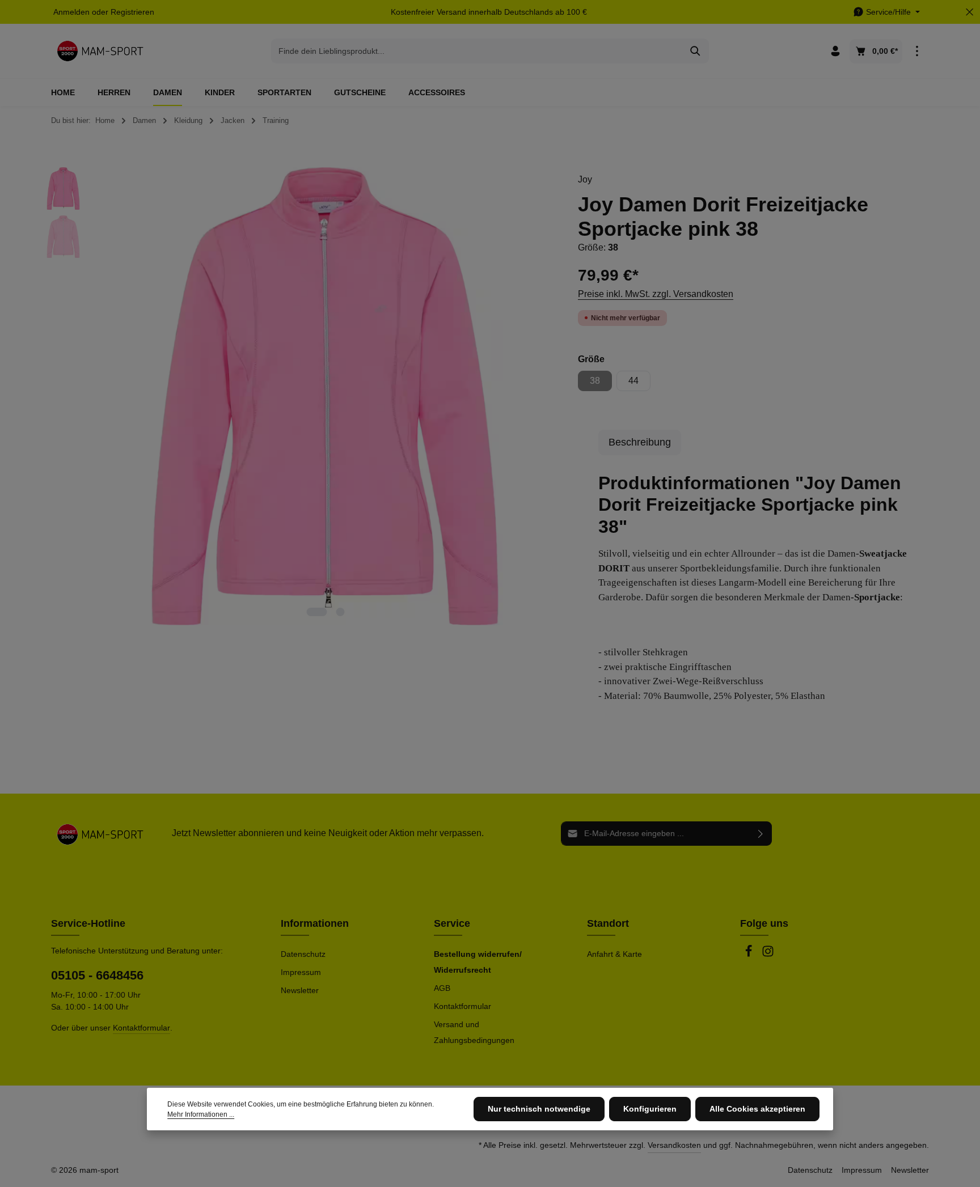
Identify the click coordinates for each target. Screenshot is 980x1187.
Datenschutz (303, 954)
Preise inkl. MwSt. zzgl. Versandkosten (655, 294)
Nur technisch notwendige (539, 1108)
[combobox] (477, 51)
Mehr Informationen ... (200, 1114)
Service (452, 923)
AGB (442, 988)
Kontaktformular (141, 1027)
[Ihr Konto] (835, 51)
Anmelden (71, 11)
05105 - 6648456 (97, 975)
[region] (299, 396)
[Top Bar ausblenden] (969, 12)
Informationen (315, 923)
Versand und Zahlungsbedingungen (474, 1032)
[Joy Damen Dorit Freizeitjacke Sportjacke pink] (325, 396)
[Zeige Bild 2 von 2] (340, 612)
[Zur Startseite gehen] (100, 51)
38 (601, 383)
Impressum (301, 972)
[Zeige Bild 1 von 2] (316, 612)
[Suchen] (695, 51)
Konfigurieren (650, 1108)
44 (633, 380)
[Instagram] (768, 954)
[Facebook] (749, 954)
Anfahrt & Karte (614, 954)
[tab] (639, 442)
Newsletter (300, 990)
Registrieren (132, 11)
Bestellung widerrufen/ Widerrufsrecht (478, 961)
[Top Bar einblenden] (917, 51)
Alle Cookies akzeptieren (757, 1108)
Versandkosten (674, 1145)
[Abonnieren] (761, 833)
